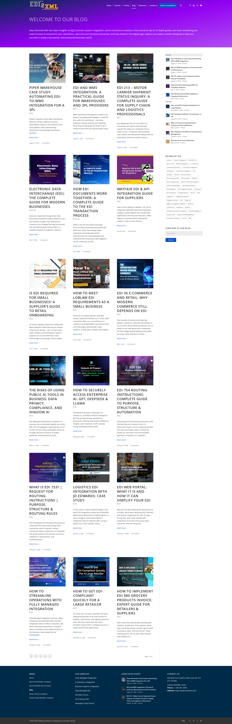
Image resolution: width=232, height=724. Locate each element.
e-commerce (194, 164)
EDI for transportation (173, 185)
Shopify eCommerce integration (176, 211)
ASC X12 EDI (170, 164)
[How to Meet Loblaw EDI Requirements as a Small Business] (91, 273)
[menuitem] (109, 5)
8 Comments (92, 638)
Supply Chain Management (185, 214)
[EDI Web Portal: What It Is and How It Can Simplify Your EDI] (135, 467)
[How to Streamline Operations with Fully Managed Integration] (47, 571)
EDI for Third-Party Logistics (190, 182)
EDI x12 (193, 193)
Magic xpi (188, 200)
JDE (182, 200)
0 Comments (46, 143)
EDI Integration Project (185, 189)
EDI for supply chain (173, 182)
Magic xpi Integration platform (176, 204)
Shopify (187, 207)
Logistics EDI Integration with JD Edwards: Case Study (90, 493)
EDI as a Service (186, 175)
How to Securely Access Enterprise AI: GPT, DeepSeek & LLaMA (90, 396)
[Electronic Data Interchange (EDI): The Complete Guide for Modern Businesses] (47, 169)
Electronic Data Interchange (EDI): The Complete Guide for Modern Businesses (47, 198)
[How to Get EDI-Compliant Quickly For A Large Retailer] (91, 571)
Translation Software (173, 218)
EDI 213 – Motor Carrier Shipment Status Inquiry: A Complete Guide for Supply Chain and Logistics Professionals (134, 100)
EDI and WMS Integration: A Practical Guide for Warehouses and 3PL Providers (91, 96)
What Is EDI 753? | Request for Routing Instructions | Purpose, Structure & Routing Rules (45, 500)
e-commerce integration (189, 167)
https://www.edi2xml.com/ (185, 690)
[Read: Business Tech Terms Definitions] (168, 141)
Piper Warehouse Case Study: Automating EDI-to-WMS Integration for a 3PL (47, 98)
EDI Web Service (183, 193)
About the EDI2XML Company (40, 682)
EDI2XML (169, 175)
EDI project (198, 189)
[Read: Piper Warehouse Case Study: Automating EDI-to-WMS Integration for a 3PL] (168, 60)
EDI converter (185, 178)
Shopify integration (195, 211)
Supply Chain (171, 214)
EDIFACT (194, 178)
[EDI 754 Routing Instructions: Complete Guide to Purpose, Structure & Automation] (135, 370)
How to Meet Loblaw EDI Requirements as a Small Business (91, 299)
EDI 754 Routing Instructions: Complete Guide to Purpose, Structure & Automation (132, 401)
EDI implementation (189, 185)
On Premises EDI (82, 699)
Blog (31, 113)
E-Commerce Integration (85, 682)
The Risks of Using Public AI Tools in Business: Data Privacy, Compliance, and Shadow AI (46, 401)
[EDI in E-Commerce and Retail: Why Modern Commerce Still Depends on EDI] (135, 273)
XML (190, 218)
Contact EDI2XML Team (176, 685)
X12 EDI (184, 218)
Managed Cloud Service (84, 703)
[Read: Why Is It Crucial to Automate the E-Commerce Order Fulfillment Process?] (168, 124)
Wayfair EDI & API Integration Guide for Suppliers (135, 193)
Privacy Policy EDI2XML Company (41, 698)
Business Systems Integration (87, 686)
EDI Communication (173, 178)
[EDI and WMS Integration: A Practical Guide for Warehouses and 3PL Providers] (91, 68)
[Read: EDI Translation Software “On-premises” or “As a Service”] (168, 115)
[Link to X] (197, 5)
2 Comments (90, 533)
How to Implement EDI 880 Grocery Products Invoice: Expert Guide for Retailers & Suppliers (135, 602)
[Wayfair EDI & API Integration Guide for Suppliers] (135, 169)
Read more (33, 137)
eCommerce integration (183, 171)
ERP (198, 193)
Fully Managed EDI (82, 690)
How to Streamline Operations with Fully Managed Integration (45, 600)
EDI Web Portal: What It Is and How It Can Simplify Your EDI (134, 493)
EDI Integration (171, 189)
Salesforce (179, 207)
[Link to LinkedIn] (194, 5)
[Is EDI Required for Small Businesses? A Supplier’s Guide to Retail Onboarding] (47, 273)
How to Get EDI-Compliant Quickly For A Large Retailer (88, 598)
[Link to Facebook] (190, 5)
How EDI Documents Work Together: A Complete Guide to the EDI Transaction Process (90, 202)
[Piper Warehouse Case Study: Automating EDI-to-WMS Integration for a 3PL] (47, 68)
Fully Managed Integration (86, 678)
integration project (172, 200)
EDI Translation (171, 193)
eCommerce (170, 171)
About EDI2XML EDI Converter (40, 686)
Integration (170, 196)
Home (31, 678)
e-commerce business (173, 167)
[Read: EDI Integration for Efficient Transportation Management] (168, 133)
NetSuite (190, 204)
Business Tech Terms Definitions (182, 140)
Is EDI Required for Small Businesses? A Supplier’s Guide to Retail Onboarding (44, 304)
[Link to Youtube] (201, 5)
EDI (72, 30)
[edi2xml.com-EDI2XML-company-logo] (44, 5)
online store (170, 207)
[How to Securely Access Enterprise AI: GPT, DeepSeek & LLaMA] (91, 370)
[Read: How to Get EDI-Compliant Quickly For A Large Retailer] (168, 106)
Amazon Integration (180, 160)
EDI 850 (176, 175)
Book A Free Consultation (38, 694)
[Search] (180, 5)
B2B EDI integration (182, 164)
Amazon (169, 160)
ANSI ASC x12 (193, 160)
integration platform (182, 196)
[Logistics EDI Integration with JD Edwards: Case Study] (91, 467)
